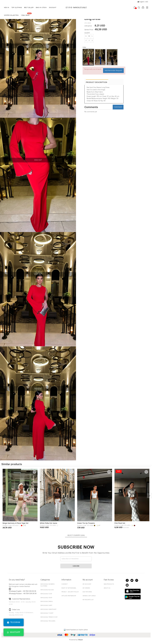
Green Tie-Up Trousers (86, 523)
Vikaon (80, 639)
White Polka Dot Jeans (48, 523)
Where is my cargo (89, 595)
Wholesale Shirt (46, 605)
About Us (107, 588)
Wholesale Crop (46, 597)
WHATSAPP (15, 632)
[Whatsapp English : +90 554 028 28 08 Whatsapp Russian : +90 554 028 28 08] (23, 589)
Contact (65, 584)
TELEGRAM (15, 622)
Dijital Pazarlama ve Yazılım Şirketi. (77, 629)
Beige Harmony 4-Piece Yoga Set (15, 523)
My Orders (86, 588)
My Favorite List (88, 599)
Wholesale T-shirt (46, 613)
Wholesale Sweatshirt (48, 609)
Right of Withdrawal (69, 588)
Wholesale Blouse (47, 589)
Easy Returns (87, 592)
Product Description (96, 82)
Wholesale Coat (46, 593)
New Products (109, 584)
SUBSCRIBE (76, 566)
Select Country (76, 535)
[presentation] (2, 495)
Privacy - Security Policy (70, 592)
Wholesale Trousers (47, 621)
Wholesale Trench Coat (48, 617)
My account (87, 584)
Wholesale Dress (46, 601)
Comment (118, 107)
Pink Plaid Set (119, 523)
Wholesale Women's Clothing (47, 585)
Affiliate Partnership (69, 595)
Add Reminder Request (113, 70)
